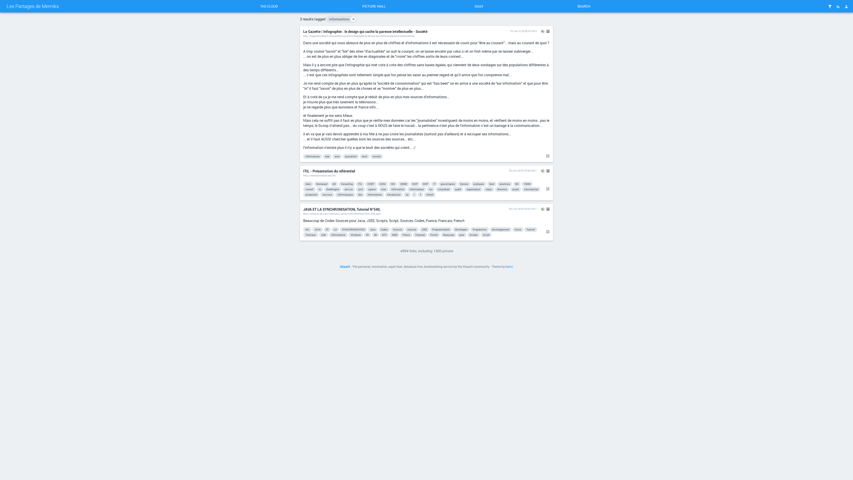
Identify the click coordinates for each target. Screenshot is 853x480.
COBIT (370, 184)
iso (430, 189)
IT (434, 184)
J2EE (424, 229)
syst (360, 189)
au (407, 194)
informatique (417, 189)
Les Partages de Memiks (33, 6)
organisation (473, 189)
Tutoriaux (310, 234)
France (406, 234)
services (327, 194)
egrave (372, 189)
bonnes (464, 184)
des (360, 194)
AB (334, 184)
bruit (364, 156)
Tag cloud (269, 6)
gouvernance (448, 184)
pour (461, 234)
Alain (308, 184)
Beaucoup (448, 234)
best (491, 184)
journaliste (351, 156)
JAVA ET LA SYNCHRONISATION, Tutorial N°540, (342, 209)
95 (367, 234)
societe (377, 156)
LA (335, 229)
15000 (527, 184)
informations (342, 19)
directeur (502, 189)
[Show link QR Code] (547, 156)
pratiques (479, 184)
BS (516, 184)
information (397, 189)
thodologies (332, 189)
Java (372, 229)
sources (411, 229)
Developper (461, 229)
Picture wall (374, 6)
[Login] (846, 6)
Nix (307, 229)
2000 (394, 234)
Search (583, 6)
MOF (415, 184)
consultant (444, 189)
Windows (356, 234)
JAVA (318, 229)
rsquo (489, 189)
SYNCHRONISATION (353, 229)
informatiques (345, 194)
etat (327, 156)
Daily (479, 6)
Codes (384, 229)
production (311, 194)
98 (375, 234)
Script (486, 234)
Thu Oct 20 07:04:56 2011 (523, 170)
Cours (518, 229)
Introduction (394, 194)
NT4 (384, 234)
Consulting (347, 184)
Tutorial (530, 229)
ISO (393, 184)
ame (337, 156)
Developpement (500, 229)
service (349, 189)
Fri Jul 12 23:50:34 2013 (523, 31)
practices (505, 184)
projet (515, 189)
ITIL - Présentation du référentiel (329, 171)
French (434, 234)
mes (383, 189)
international (531, 189)
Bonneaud (321, 184)
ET (327, 229)
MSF (425, 184)
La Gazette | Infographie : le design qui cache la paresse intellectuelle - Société (365, 31)
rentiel (429, 194)
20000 (403, 184)
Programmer (480, 229)
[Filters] (830, 6)
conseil (309, 189)
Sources (397, 229)
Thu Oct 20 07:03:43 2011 (523, 208)
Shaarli (345, 267)
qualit (458, 189)
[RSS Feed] (838, 6)
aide (323, 234)
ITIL (360, 184)
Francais (420, 234)
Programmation (441, 229)
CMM (383, 184)
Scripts (474, 234)
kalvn (509, 267)
